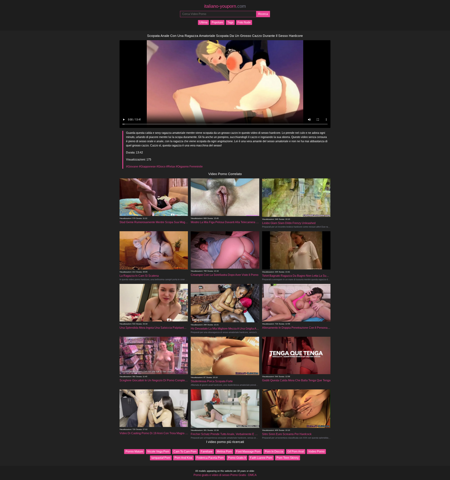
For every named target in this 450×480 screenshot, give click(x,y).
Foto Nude (244, 22)
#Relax (170, 166)
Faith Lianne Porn (261, 457)
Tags (230, 22)
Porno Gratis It (237, 457)
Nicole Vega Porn (158, 451)
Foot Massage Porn (248, 451)
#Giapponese (147, 166)
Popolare (217, 22)
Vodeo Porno (316, 451)
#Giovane (132, 166)
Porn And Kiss (183, 457)
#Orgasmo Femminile (189, 166)
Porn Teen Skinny (288, 457)
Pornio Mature (134, 451)
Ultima (203, 22)
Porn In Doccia (274, 451)
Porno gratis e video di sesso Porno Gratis (220, 475)
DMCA (252, 475)
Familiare (207, 451)
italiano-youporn (225, 6)
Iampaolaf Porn (160, 457)
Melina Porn (224, 451)
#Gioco (160, 166)
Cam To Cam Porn (185, 451)
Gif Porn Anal (295, 451)
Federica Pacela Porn (210, 457)
